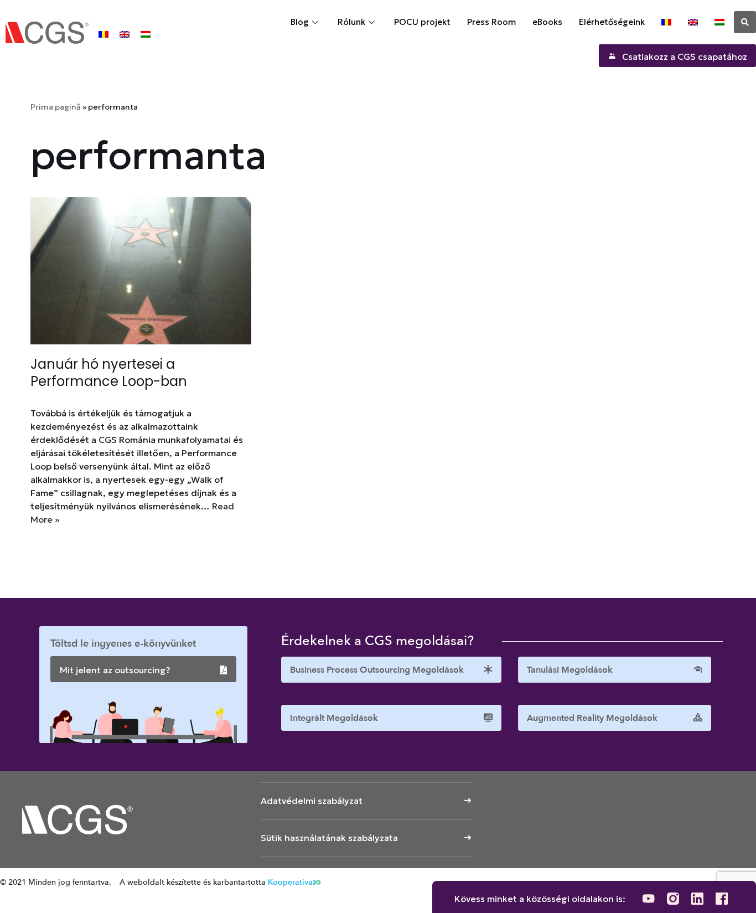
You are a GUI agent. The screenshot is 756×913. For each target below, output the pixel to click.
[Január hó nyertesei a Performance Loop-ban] (140, 270)
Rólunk (351, 22)
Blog (300, 22)
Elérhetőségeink (612, 22)
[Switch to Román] (103, 33)
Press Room (491, 22)
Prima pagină (55, 107)
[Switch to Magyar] (145, 33)
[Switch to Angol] (124, 33)
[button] (745, 22)
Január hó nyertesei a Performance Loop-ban (108, 372)
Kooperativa (290, 882)
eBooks (547, 22)
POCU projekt (422, 22)
